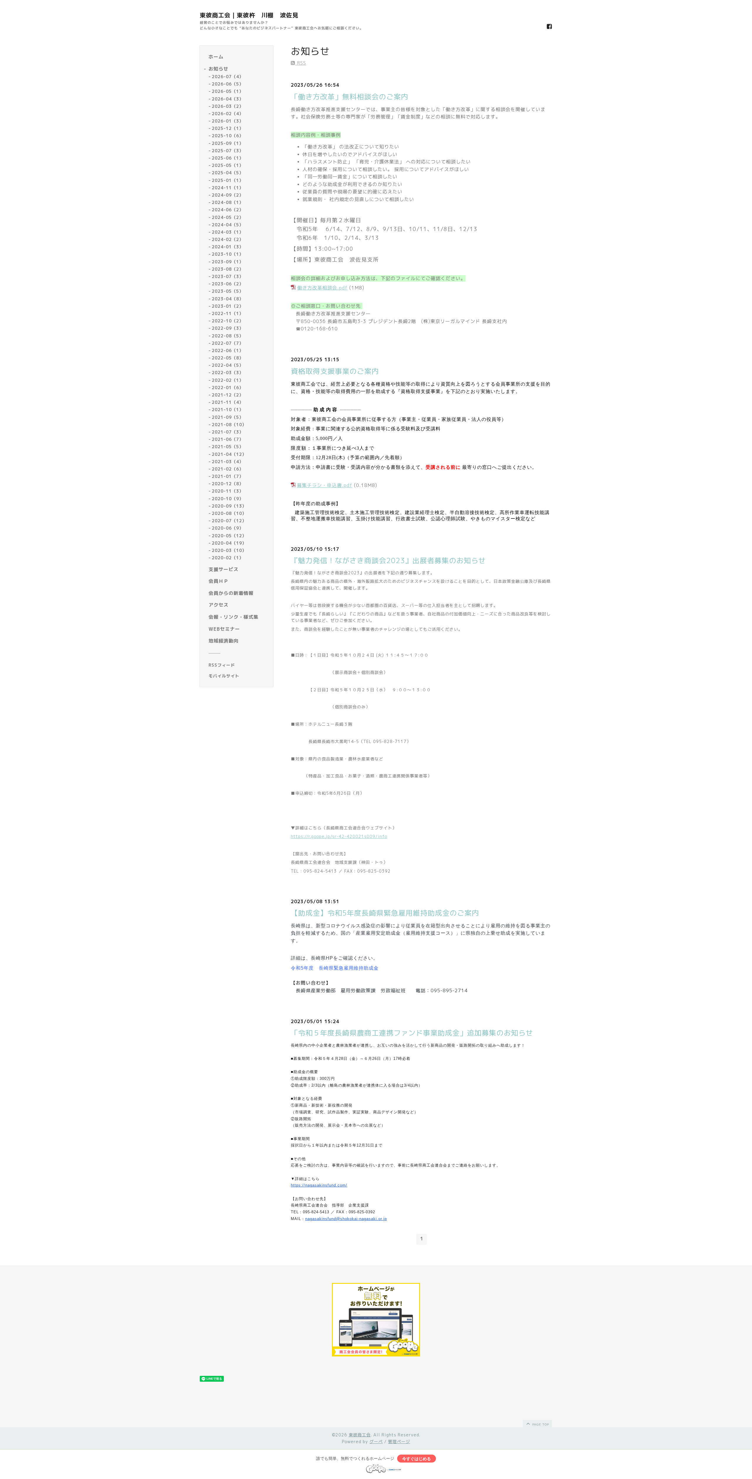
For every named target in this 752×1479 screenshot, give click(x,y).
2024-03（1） (228, 232)
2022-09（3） (228, 328)
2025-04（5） (228, 173)
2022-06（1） (228, 350)
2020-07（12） (229, 521)
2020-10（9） (228, 498)
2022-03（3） (228, 373)
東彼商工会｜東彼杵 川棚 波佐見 (249, 15)
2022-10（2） (228, 321)
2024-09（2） (228, 195)
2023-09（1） (228, 262)
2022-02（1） (228, 380)
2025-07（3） (228, 150)
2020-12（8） (228, 484)
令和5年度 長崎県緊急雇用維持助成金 (335, 968)
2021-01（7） (228, 476)
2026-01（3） (228, 121)
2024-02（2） (228, 239)
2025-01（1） (228, 180)
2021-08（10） (229, 424)
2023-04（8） (228, 299)
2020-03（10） (229, 550)
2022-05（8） (228, 358)
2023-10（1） (228, 254)
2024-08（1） (228, 202)
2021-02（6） (228, 469)
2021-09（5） (228, 417)
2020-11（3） (228, 491)
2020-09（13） (229, 506)
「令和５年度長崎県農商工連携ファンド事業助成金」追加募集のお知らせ (412, 1033)
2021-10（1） (228, 410)
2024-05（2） (228, 217)
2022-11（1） (228, 313)
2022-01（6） (228, 387)
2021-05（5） (228, 447)
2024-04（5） (228, 224)
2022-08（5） (228, 336)
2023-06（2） (228, 284)
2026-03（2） (228, 106)
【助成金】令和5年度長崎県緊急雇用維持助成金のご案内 (385, 913)
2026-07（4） (228, 76)
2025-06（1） (228, 158)
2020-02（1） (228, 558)
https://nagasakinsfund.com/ (319, 1185)
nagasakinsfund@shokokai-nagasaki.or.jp (346, 1219)
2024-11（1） (228, 187)
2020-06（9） (228, 528)
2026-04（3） (228, 99)
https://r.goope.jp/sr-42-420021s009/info (339, 836)
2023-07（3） (228, 276)
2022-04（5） (228, 365)
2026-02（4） (228, 113)
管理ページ (399, 1441)
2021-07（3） (228, 432)
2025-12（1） (228, 128)
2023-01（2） (228, 306)
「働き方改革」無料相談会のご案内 (349, 97)
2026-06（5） (228, 84)
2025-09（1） (228, 143)
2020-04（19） (229, 543)
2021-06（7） (228, 439)
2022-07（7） (228, 343)
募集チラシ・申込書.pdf (324, 485)
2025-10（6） (228, 136)
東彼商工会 (360, 1435)
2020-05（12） (229, 535)
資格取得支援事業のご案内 (335, 371)
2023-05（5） (228, 291)
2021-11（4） (228, 402)
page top (540, 1424)
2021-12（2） (228, 395)
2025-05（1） (228, 165)
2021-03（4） (228, 461)
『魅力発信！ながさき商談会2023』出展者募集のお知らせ (388, 561)
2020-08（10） (229, 513)
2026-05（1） (228, 91)
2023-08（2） (228, 269)
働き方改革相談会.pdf (322, 288)
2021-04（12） (229, 454)
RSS (300, 63)
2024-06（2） (228, 210)
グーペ (376, 1441)
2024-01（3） (228, 247)
